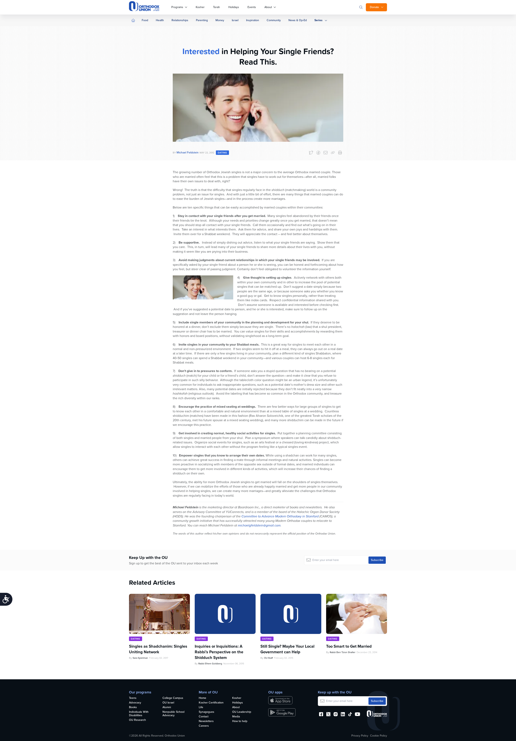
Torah (216, 7)
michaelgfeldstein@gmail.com (259, 525)
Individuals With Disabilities (139, 713)
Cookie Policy (378, 736)
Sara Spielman (140, 658)
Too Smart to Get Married (349, 646)
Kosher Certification (211, 703)
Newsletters (206, 721)
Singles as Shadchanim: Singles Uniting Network (158, 649)
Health (160, 20)
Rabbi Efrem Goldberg (210, 663)
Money (219, 20)
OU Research (137, 720)
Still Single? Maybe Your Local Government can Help (287, 649)
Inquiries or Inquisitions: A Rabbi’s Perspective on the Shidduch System (219, 651)
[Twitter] (311, 152)
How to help (239, 721)
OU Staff (268, 658)
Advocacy (135, 703)
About (268, 7)
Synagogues (206, 712)
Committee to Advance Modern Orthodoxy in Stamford (280, 516)
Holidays (233, 7)
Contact (203, 717)
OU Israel (168, 703)
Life (201, 707)
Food (145, 20)
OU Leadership (241, 712)
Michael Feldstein (188, 152)
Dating (222, 152)
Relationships (180, 20)
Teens (132, 698)
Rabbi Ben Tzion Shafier (342, 652)
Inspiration (252, 20)
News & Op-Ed (297, 20)
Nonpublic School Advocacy (173, 713)
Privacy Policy (359, 736)
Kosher (200, 7)
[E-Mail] (325, 152)
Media (236, 717)
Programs (177, 7)
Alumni (166, 707)
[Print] (340, 152)
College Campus (172, 698)
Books (133, 707)
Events (252, 7)
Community (274, 20)
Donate (374, 7)
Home (202, 698)
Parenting (202, 20)
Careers (204, 726)
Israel (235, 20)
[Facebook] (318, 152)
